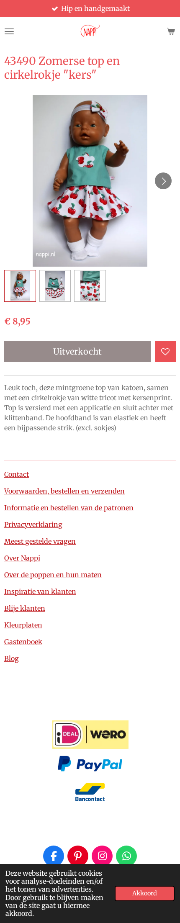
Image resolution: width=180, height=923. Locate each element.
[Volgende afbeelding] (163, 180)
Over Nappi (22, 558)
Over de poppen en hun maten (53, 575)
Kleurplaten (23, 625)
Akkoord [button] (144, 893)
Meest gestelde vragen (40, 541)
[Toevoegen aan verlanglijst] (165, 351)
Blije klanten (24, 608)
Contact (16, 474)
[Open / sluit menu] (9, 31)
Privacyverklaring (33, 524)
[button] (20, 286)
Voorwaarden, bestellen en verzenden (64, 491)
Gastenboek (23, 642)
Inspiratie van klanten (40, 591)
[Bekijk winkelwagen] (171, 31)
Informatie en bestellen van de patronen (69, 508)
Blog (11, 658)
